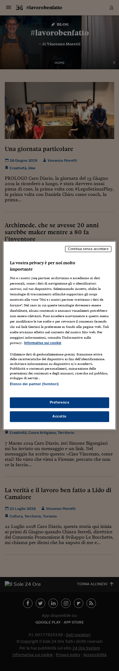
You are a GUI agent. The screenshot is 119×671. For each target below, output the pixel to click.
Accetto (59, 416)
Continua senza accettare (88, 249)
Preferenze (59, 402)
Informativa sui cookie (42, 343)
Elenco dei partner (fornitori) (34, 384)
